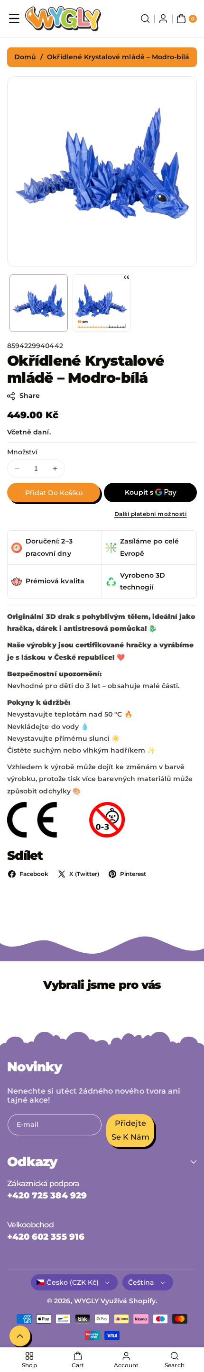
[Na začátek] (19, 1336)
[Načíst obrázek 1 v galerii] (38, 303)
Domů (25, 57)
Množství (22, 452)
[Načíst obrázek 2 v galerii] (102, 303)
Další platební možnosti (150, 513)
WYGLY (86, 1301)
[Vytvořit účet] (163, 18)
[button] (14, 18)
